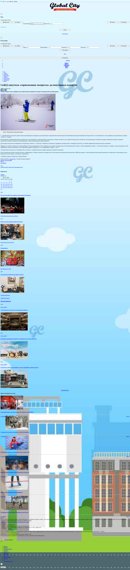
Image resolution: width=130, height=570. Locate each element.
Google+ (18, 22)
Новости (6, 547)
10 (1, 184)
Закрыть (3, 567)
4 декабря (3, 456)
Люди (66, 66)
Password (46, 23)
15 (10, 184)
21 (8, 185)
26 (5, 187)
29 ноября (3, 476)
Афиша (2, 174)
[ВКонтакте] (1, 90)
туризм (9, 167)
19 (5, 185)
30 (11, 187)
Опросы (6, 558)
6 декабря (3, 416)
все (4, 71)
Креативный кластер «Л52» (6, 268)
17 (1, 185)
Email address (26, 23)
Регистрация (65, 33)
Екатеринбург (65, 57)
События (66, 65)
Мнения (6, 553)
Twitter (113, 22)
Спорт (5, 73)
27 (6, 187)
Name (24, 47)
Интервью (6, 554)
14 (8, 184)
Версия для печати (5, 160)
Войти (65, 30)
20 (6, 185)
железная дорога (4, 167)
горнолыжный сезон (18, 167)
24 (1, 187)
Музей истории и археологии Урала (7, 242)
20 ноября (3, 516)
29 (10, 187)
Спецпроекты (7, 557)
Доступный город (8, 560)
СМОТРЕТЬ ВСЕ (5, 298)
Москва (68, 60)
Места (66, 64)
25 (3, 187)
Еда (66, 67)
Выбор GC (6, 551)
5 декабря (3, 436)
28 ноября (3, 496)
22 (10, 185)
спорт (13, 167)
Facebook (124, 22)
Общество (6, 75)
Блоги (5, 556)
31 (1, 189)
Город (66, 63)
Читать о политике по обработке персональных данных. (15, 522)
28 (8, 187)
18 (3, 185)
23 (11, 185)
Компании (6, 80)
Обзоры (6, 550)
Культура (6, 74)
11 (3, 184)
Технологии (7, 78)
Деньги (5, 77)
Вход (65, 54)
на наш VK (12, 159)
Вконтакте (6, 22)
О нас (2, 518)
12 (5, 184)
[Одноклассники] (4, 90)
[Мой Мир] (6, 90)
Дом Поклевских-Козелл (5, 295)
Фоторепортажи (8, 549)
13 (6, 184)
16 (11, 184)
